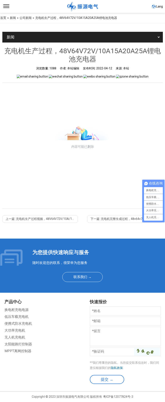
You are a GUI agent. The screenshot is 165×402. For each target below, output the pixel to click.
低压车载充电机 (17, 317)
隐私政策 (117, 368)
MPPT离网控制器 (18, 351)
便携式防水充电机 (18, 323)
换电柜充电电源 (17, 310)
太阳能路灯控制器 (18, 344)
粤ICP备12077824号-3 (118, 396)
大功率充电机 (15, 330)
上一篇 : (42, 219)
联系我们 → (82, 277)
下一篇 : (126, 219)
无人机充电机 (15, 337)
